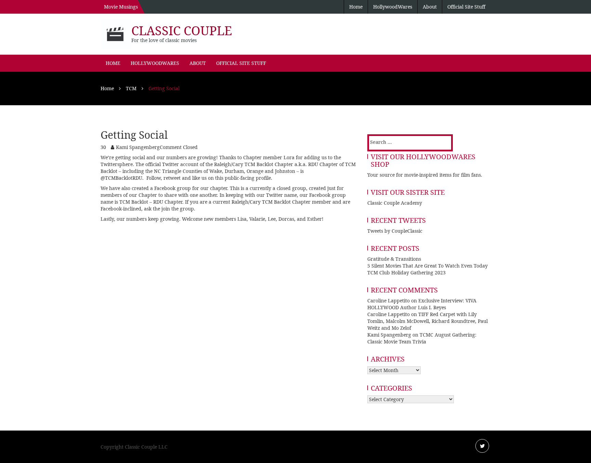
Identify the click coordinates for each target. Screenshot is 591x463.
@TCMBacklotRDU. (123, 178)
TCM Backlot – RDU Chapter (150, 202)
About (430, 6)
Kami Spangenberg (138, 147)
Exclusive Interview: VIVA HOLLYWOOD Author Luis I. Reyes (421, 304)
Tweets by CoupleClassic (394, 231)
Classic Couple (181, 30)
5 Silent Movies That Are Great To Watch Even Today (427, 265)
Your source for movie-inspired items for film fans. (424, 175)
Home (356, 6)
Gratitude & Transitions (394, 259)
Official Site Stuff (466, 6)
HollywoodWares (392, 6)
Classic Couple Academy (394, 203)
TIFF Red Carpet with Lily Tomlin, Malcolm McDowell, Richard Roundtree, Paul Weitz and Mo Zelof (427, 321)
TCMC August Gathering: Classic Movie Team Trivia (421, 338)
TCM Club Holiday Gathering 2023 (406, 272)
